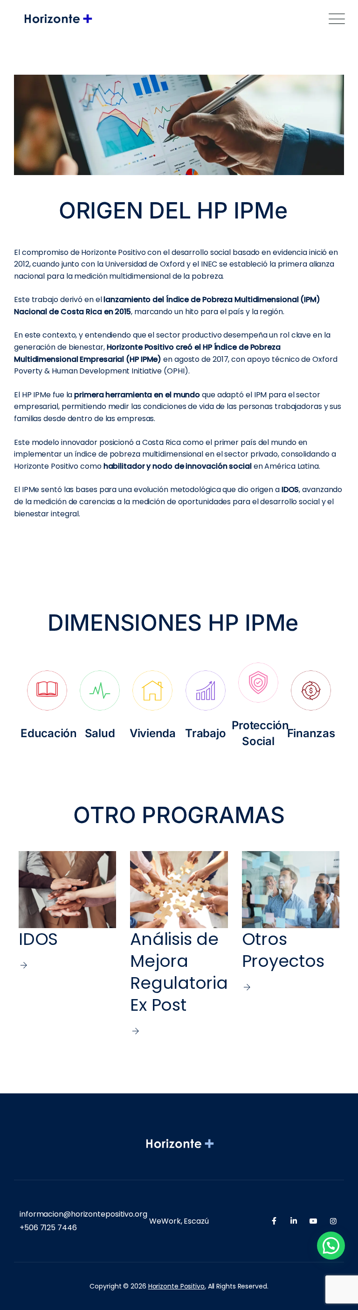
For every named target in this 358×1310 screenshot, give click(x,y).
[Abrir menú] (334, 19)
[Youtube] (313, 1221)
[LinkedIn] (294, 1221)
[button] (331, 1246)
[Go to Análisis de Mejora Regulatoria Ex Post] (178, 944)
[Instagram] (333, 1221)
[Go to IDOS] (67, 944)
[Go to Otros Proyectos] (290, 944)
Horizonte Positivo (176, 1286)
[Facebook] (274, 1221)
